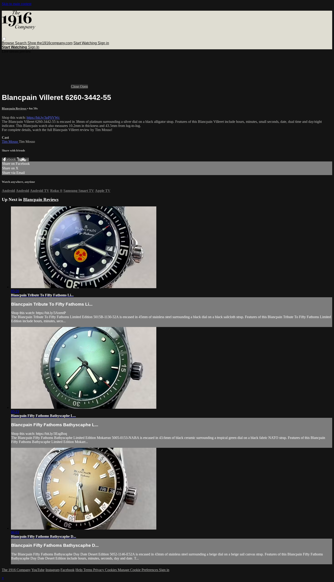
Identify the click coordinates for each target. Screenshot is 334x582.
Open (84, 86)
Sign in (103, 43)
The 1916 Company (16, 570)
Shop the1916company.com (49, 43)
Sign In (33, 47)
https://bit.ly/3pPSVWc (43, 117)
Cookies (111, 570)
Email (24, 159)
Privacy (99, 570)
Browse (8, 43)
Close (75, 86)
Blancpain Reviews (14, 108)
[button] (4, 38)
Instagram (52, 570)
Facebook (9, 159)
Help (79, 570)
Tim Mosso (10, 142)
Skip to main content (16, 4)
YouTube (38, 570)
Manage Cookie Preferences (138, 570)
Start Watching (85, 43)
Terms (88, 570)
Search (21, 43)
